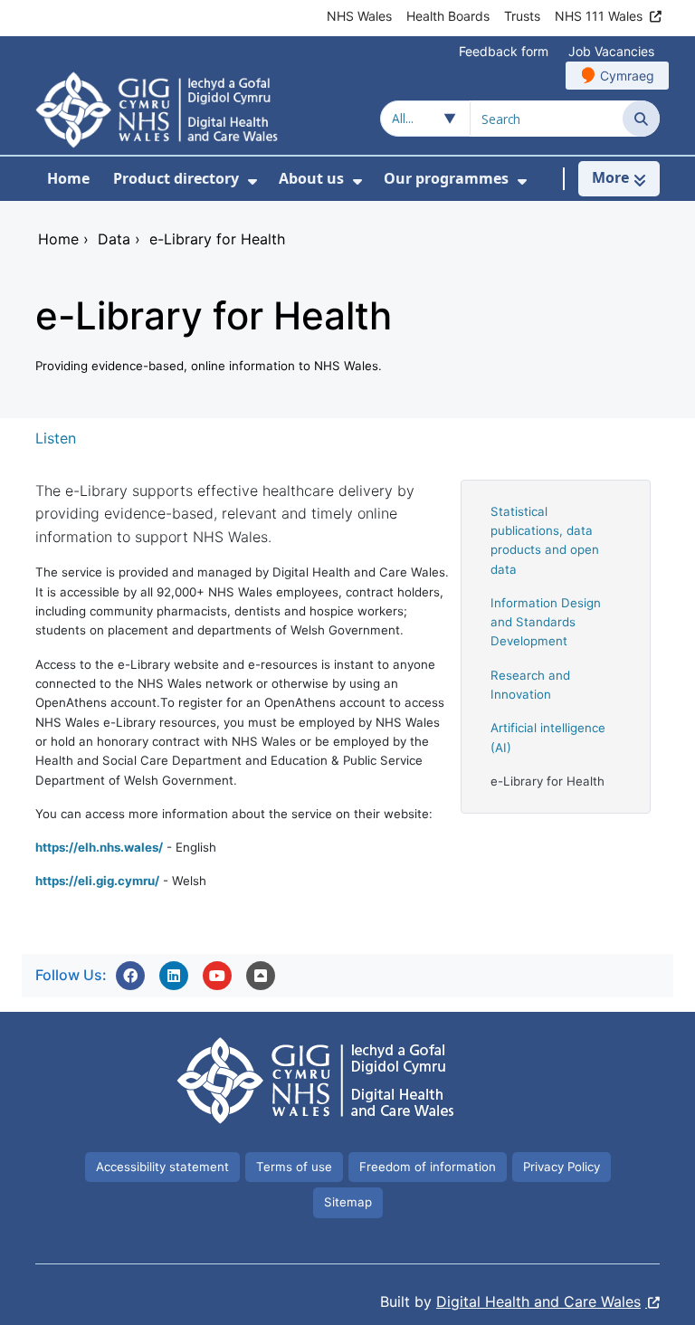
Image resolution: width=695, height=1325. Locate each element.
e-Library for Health (547, 781)
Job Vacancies (611, 51)
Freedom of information (427, 1166)
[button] (130, 975)
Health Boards (448, 16)
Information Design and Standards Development (545, 622)
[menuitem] (252, 181)
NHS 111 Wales (599, 16)
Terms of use (294, 1166)
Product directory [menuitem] (176, 178)
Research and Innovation (530, 684)
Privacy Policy (561, 1166)
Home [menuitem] (68, 178)
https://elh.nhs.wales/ (99, 847)
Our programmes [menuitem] (446, 178)
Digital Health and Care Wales (538, 1301)
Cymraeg (627, 75)
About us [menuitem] (311, 178)
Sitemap (348, 1202)
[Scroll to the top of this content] (260, 975)
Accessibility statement (162, 1166)
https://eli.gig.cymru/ (97, 880)
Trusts (522, 16)
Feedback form (503, 51)
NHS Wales (359, 16)
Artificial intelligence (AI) (547, 737)
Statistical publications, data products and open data (544, 540)
